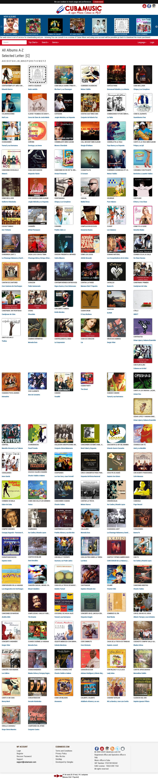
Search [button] (44, 42)
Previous (1, 27)
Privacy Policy (61, 753)
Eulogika (70, 762)
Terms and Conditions (64, 751)
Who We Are (60, 756)
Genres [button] (55, 42)
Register (20, 753)
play (58, 775)
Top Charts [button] (33, 42)
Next (156, 27)
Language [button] (141, 42)
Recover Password (24, 756)
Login (152, 42)
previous (55, 776)
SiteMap (59, 759)
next (61, 776)
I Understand (98, 2)
